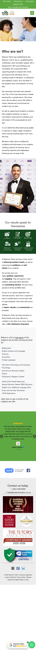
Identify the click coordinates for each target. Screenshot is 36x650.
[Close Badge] (28, 642)
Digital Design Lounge (22, 580)
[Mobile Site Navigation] (32, 13)
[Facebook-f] (18, 568)
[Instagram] (12, 568)
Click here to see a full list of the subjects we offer (14, 400)
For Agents (30, 1)
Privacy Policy (21, 577)
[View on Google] (18, 443)
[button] (1, 436)
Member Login (18, 4)
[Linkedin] (23, 568)
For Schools (18, 1)
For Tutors (7, 1)
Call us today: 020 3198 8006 (18, 7)
